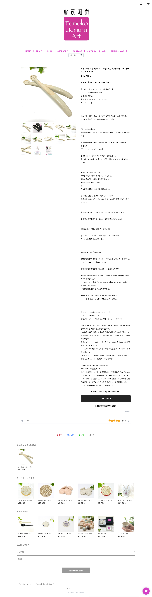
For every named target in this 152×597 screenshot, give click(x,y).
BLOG (49, 51)
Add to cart (105, 399)
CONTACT (77, 51)
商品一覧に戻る (76, 570)
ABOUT (39, 51)
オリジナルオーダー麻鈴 (96, 51)
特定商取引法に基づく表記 (45, 584)
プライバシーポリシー (26, 584)
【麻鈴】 (19, 559)
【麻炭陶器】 (21, 552)
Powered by (73, 593)
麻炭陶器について (117, 51)
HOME (28, 51)
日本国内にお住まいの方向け (105, 406)
